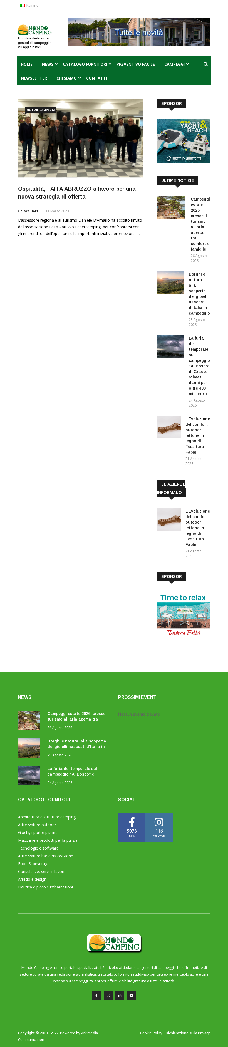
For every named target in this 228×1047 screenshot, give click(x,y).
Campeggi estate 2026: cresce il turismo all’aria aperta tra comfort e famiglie (78, 719)
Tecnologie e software (38, 848)
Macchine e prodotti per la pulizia (48, 840)
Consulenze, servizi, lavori (41, 871)
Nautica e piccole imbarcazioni (45, 887)
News (47, 64)
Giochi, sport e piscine (38, 832)
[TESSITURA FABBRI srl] (183, 635)
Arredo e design (32, 879)
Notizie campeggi (41, 110)
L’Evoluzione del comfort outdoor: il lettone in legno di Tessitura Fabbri (197, 435)
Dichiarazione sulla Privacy (188, 1032)
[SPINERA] (183, 161)
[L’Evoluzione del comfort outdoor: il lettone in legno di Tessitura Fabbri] (169, 428)
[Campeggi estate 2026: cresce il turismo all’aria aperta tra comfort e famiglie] (171, 208)
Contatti (96, 78)
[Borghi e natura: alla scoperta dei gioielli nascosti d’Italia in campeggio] (170, 283)
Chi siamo (66, 78)
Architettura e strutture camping (47, 817)
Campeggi (174, 64)
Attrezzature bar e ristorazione (45, 855)
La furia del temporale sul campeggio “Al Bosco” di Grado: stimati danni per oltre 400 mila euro (199, 366)
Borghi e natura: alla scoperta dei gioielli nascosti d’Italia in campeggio (77, 746)
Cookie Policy (151, 1032)
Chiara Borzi (29, 211)
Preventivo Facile (136, 64)
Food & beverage (33, 863)
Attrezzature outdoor (37, 824)
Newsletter (34, 78)
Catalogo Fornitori (85, 64)
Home (27, 64)
